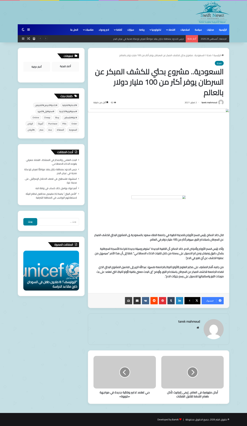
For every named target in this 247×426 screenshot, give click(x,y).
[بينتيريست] (162, 300)
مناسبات (89, 29)
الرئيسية (223, 29)
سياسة (198, 29)
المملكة (60, 130)
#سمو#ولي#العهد (45, 111)
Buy (57, 117)
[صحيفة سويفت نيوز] (212, 12)
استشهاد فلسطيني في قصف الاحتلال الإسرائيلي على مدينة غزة (51, 180)
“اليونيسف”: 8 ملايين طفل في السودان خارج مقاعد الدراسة (52, 284)
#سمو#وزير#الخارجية (68, 111)
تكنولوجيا (156, 29)
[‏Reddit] (154, 300)
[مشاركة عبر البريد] (137, 300)
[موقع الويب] (198, 327)
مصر (41, 130)
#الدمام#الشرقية (69, 105)
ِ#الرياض (31, 130)
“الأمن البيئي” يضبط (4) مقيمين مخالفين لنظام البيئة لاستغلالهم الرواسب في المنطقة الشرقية (51, 195)
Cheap (47, 117)
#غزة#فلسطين (70, 117)
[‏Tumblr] (171, 300)
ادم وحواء (104, 29)
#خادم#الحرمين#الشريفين (46, 105)
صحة (208, 55)
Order (74, 124)
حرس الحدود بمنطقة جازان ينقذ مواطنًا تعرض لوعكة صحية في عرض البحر (148, 39)
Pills (64, 124)
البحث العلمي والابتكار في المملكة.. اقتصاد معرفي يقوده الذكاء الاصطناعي (51, 162)
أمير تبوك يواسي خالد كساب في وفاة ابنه (56, 188)
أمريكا (40, 124)
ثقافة (119, 29)
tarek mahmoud (209, 102)
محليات (210, 29)
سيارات (130, 29)
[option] (51, 271)
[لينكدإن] (179, 300)
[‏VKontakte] (145, 300)
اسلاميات (185, 29)
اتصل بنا (74, 29)
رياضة (142, 29)
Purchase (52, 124)
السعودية (73, 130)
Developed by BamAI (168, 419)
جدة (50, 130)
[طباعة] (128, 300)
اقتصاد (171, 29)
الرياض (30, 124)
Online (36, 117)
